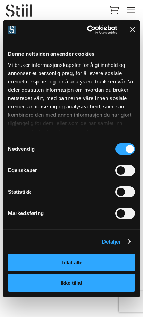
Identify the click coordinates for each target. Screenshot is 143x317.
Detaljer (111, 242)
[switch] (125, 170)
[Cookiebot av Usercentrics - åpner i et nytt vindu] (88, 29)
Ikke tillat (71, 283)
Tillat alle (71, 262)
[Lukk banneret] (132, 29)
